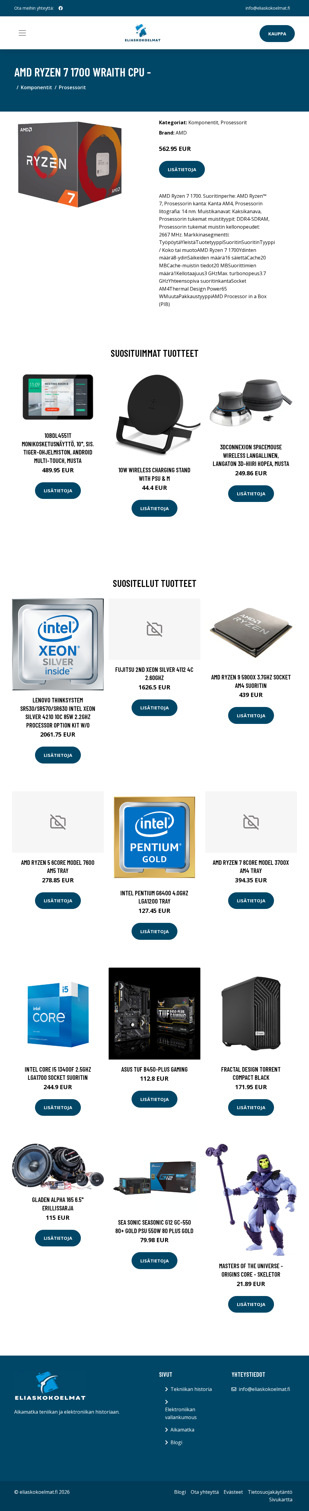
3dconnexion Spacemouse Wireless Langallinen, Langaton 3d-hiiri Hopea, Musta (251, 455)
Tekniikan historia (191, 1389)
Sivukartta (280, 1499)
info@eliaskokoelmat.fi (268, 8)
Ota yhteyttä (205, 1492)
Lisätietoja (182, 169)
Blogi (176, 1442)
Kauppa (277, 34)
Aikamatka (182, 1429)
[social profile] (60, 8)
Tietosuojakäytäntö (270, 1492)
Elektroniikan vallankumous (181, 1413)
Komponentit (36, 87)
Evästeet (233, 1492)
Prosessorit (72, 87)
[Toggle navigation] (22, 33)
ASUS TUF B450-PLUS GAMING (154, 1069)
